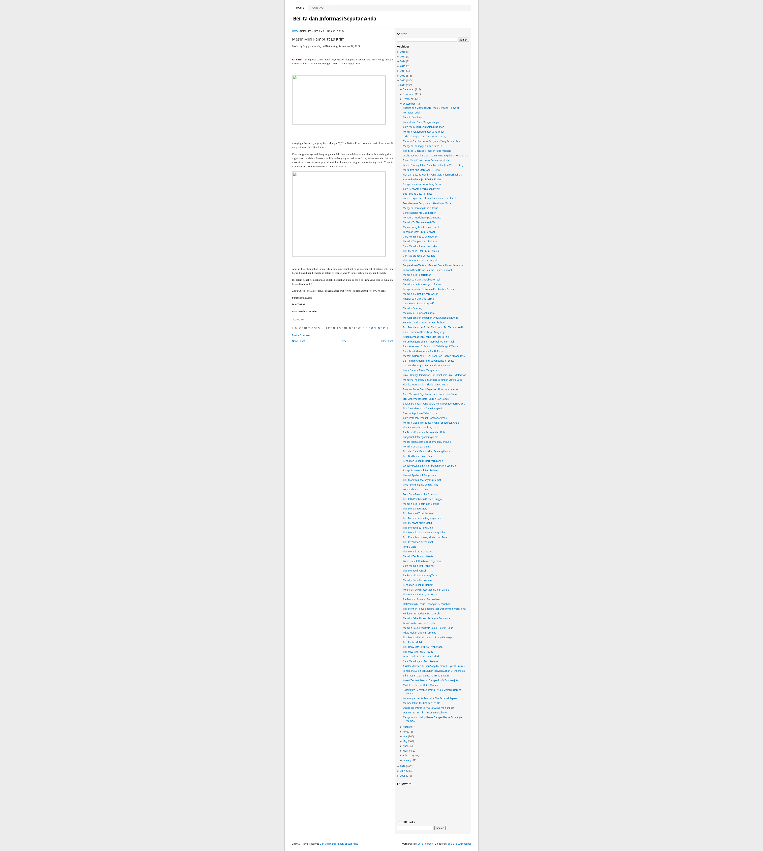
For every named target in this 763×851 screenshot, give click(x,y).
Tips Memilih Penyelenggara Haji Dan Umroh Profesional (434, 608)
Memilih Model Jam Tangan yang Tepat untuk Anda (431, 422)
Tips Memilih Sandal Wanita (418, 551)
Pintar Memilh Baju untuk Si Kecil (421, 484)
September (409, 103)
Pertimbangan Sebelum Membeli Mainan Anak (428, 341)
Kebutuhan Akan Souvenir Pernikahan (423, 322)
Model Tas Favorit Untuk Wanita (420, 685)
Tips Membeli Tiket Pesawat (418, 513)
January (407, 760)
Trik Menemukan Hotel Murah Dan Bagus (426, 399)
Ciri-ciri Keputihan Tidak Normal (420, 413)
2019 (403, 51)
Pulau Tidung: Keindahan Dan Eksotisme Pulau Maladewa (434, 375)
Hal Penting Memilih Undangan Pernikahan (426, 604)
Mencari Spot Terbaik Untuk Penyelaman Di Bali (429, 198)
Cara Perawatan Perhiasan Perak (421, 189)
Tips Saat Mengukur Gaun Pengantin (423, 408)
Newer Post (298, 341)
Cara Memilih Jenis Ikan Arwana (420, 661)
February (408, 755)
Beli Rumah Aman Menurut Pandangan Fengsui (429, 360)
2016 (403, 61)
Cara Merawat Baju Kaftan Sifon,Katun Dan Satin (430, 394)
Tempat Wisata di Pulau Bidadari (421, 656)
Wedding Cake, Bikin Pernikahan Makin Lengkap (429, 465)
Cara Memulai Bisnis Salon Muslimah (423, 127)
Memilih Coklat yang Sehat (417, 446)
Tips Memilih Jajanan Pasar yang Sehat (424, 532)
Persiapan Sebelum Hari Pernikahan (423, 461)
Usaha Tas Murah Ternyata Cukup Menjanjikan (428, 707)
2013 (403, 75)
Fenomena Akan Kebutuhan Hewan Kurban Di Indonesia (434, 670)
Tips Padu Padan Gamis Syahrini (421, 427)
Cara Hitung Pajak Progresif (418, 303)
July (405, 731)
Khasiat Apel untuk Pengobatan (420, 475)
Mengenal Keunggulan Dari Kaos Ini (423, 146)
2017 (403, 56)
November (408, 94)
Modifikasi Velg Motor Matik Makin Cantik (426, 589)
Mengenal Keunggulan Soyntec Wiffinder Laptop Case (432, 379)
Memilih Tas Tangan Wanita (418, 556)
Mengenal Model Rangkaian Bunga (422, 217)
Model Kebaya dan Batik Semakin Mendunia (427, 441)
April (405, 746)
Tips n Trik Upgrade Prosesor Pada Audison (427, 150)
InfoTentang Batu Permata (417, 193)
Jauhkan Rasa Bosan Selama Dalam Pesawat (427, 270)
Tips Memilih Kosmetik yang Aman (422, 518)
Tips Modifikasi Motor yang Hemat (422, 480)
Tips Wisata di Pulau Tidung (418, 651)
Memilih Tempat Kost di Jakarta (420, 241)
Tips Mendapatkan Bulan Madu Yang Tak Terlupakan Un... (434, 327)
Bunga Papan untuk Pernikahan (420, 470)
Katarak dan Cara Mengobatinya (421, 122)
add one (377, 328)
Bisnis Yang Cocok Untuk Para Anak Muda (426, 160)
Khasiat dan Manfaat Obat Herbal (421, 279)
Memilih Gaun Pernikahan (417, 580)
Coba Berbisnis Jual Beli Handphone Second (427, 365)
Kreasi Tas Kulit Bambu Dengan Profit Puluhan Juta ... (432, 680)
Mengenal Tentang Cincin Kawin (420, 208)
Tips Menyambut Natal (415, 508)
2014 (403, 71)
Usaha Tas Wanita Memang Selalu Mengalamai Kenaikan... (435, 155)
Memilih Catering (412, 308)
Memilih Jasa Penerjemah (417, 275)
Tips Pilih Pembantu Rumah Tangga (422, 499)
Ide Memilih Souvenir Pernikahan (421, 599)
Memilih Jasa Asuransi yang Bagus (422, 284)
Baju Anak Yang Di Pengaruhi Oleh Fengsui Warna (430, 346)
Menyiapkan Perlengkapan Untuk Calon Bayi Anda (430, 317)
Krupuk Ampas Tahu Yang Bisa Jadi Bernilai (426, 337)
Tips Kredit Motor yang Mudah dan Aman (425, 537)
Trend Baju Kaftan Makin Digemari (422, 561)
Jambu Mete (409, 546)
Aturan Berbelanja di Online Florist (422, 179)
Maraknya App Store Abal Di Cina (421, 170)
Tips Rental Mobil (412, 642)
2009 (403, 771)
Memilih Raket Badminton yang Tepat (423, 131)
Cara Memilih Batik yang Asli (419, 566)
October (407, 99)
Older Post (387, 341)
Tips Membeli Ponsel (414, 570)
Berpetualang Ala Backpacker (419, 212)
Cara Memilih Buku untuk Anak (420, 236)
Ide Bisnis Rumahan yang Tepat (420, 575)
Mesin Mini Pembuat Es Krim (318, 39)
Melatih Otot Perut (413, 117)
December (408, 89)
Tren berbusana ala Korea (417, 489)
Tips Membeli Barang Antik (418, 527)
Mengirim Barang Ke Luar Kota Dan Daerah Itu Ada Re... (434, 356)
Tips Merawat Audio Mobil (417, 523)
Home (300, 7)
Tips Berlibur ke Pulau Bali (417, 456)
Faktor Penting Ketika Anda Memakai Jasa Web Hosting (433, 165)
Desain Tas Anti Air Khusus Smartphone (425, 712)
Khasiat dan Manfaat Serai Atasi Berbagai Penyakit (431, 108)
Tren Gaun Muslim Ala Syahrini (420, 494)
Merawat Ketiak (411, 112)
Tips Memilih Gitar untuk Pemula (421, 251)
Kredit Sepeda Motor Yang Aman (421, 370)
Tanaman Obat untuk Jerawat (419, 232)
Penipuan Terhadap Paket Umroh (421, 613)
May (405, 741)
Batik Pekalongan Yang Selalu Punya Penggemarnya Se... (434, 403)
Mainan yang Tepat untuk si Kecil (421, 227)
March (406, 750)
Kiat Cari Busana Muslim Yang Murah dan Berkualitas (432, 174)
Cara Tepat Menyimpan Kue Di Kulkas (423, 351)
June (405, 736)
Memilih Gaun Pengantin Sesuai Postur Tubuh (428, 628)
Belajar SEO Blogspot (459, 843)
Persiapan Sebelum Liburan (418, 585)
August (407, 727)
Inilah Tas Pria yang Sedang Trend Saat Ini (426, 675)
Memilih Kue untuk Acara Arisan (420, 294)
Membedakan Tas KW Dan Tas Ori (421, 703)
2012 (403, 80)
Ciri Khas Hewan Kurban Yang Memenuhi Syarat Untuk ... (434, 666)
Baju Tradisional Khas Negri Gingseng (423, 332)
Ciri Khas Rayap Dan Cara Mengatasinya (425, 136)
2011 (403, 85)
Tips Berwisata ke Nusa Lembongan (423, 647)
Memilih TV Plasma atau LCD (419, 222)
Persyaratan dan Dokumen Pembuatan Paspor (428, 289)
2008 (403, 775)
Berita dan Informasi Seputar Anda (334, 18)
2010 (403, 766)
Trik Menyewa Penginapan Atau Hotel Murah (427, 203)
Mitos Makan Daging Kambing (419, 632)
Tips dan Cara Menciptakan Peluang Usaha (426, 451)
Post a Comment (301, 335)
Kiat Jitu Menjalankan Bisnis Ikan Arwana (425, 384)
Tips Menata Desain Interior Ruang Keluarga (427, 637)
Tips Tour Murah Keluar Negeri (420, 260)
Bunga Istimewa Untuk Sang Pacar (422, 184)
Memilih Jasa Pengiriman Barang (421, 504)
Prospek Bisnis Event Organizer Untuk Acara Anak (430, 389)
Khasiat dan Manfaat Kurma (418, 298)
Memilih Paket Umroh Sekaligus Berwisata (426, 618)
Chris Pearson (425, 843)
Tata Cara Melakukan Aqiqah (419, 623)
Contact (318, 7)
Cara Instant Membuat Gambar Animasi (425, 418)
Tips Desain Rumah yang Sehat (420, 594)
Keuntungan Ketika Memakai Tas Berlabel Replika (430, 698)
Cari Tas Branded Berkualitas (419, 255)
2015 (403, 66)
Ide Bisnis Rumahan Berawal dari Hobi (424, 432)
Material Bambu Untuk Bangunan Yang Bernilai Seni (431, 141)
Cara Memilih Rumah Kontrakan (420, 246)
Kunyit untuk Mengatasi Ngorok (420, 437)
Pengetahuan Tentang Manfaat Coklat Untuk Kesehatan (433, 265)
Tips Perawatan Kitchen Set (418, 542)
